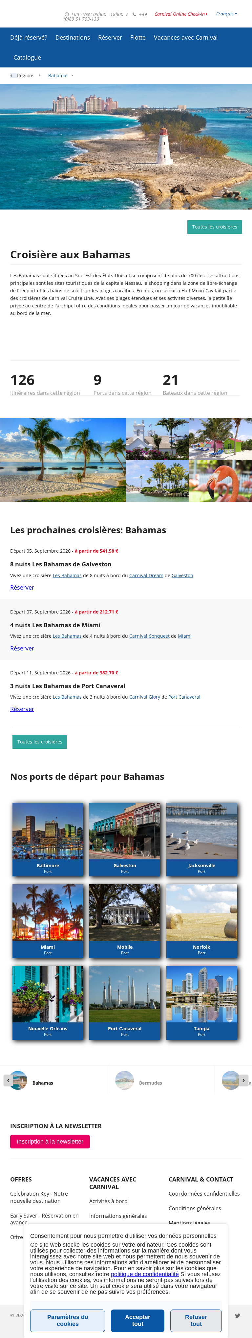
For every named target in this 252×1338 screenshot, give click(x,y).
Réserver (110, 37)
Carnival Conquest (149, 636)
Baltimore (48, 865)
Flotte (138, 37)
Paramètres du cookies (67, 1320)
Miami (185, 636)
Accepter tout (137, 1320)
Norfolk (201, 947)
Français (225, 13)
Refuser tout (196, 1320)
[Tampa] (201, 994)
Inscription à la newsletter (50, 1141)
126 (22, 379)
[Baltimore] (47, 831)
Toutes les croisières (214, 227)
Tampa (201, 1028)
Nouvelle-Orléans (47, 1028)
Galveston (182, 575)
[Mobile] (124, 912)
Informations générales (118, 1215)
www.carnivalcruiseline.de (34, 15)
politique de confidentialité (145, 1274)
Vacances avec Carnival (186, 37)
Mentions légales (189, 1223)
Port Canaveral (184, 697)
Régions (25, 75)
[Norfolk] (201, 912)
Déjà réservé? (28, 37)
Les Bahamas (67, 575)
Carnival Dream (146, 575)
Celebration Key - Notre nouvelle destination (39, 1197)
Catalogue (27, 57)
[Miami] (47, 912)
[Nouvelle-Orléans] (47, 994)
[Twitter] (238, 1315)
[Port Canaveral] (124, 994)
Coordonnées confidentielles (204, 1193)
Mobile (125, 947)
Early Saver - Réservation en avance (44, 1219)
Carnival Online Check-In (180, 14)
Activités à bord (108, 1201)
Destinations (72, 37)
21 (171, 379)
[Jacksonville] (201, 831)
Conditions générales (195, 1208)
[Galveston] (124, 831)
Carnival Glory (144, 697)
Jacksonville (201, 865)
